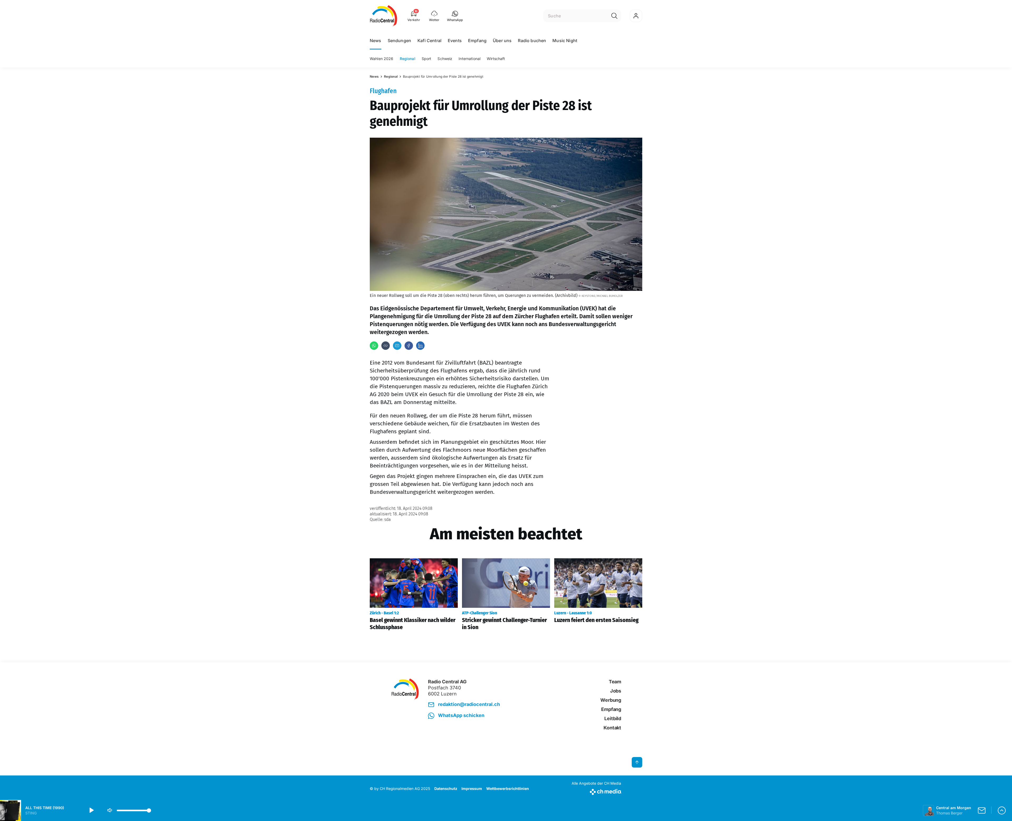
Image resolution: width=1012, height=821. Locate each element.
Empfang (477, 40)
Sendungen (399, 40)
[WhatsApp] (374, 345)
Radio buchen (532, 40)
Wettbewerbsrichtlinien (507, 788)
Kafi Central (429, 40)
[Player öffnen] (1002, 810)
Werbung (610, 700)
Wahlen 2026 (381, 58)
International (469, 58)
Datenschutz (445, 788)
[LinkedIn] (420, 345)
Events (455, 40)
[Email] (397, 345)
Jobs (615, 691)
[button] (455, 16)
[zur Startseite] (383, 15)
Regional (407, 58)
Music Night (564, 40)
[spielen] (91, 810)
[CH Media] (596, 791)
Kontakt (612, 727)
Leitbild (612, 718)
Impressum (471, 788)
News (375, 40)
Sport (426, 58)
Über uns (502, 40)
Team (615, 681)
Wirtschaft (496, 58)
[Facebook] (409, 345)
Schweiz (444, 58)
